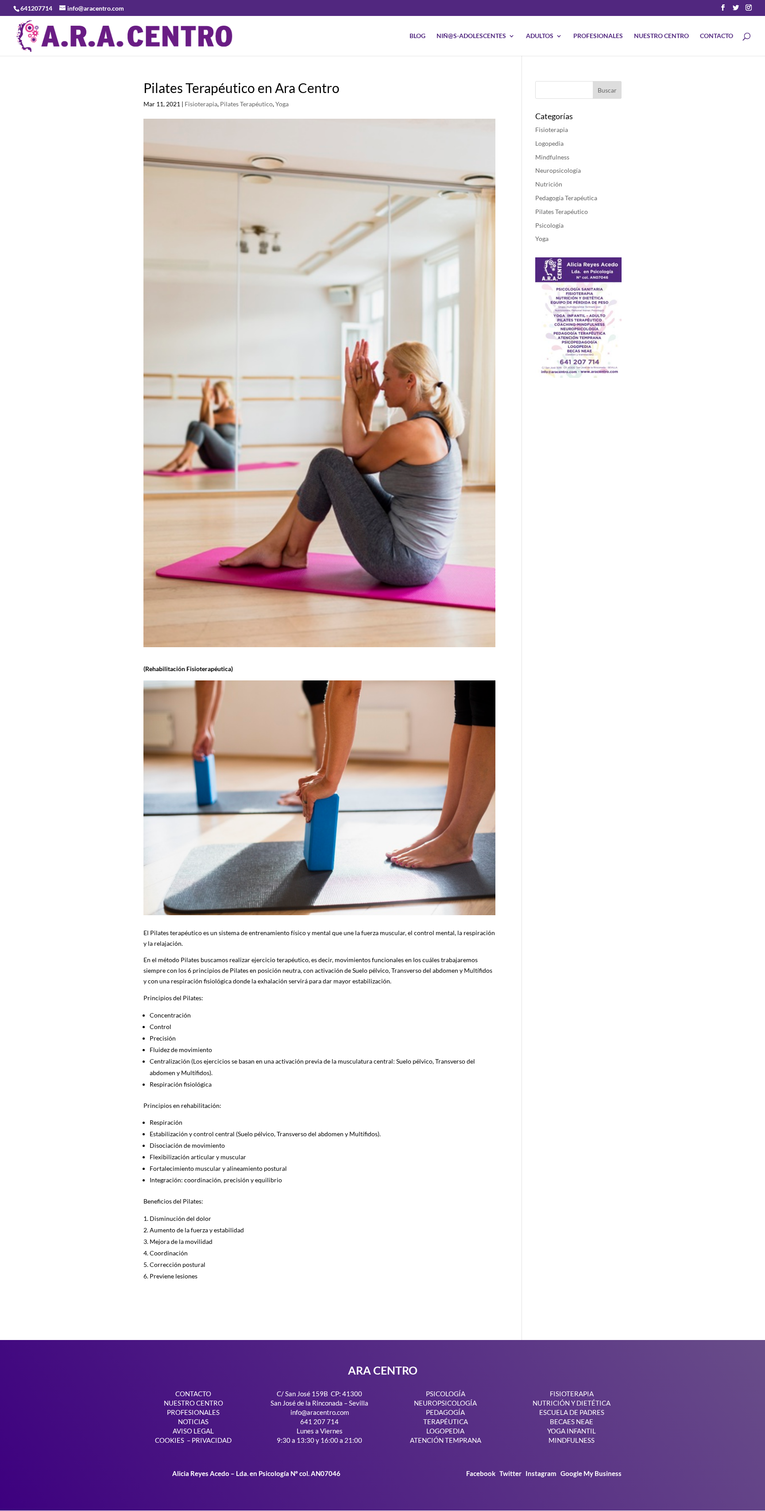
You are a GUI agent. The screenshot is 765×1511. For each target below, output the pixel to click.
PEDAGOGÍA (445, 1412)
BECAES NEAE (571, 1422)
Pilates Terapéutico (246, 104)
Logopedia (549, 143)
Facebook (481, 1473)
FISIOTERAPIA (572, 1394)
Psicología (549, 225)
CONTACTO (716, 36)
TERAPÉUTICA (445, 1422)
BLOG (417, 36)
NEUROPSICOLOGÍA (445, 1403)
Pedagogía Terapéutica (566, 198)
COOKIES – (172, 1440)
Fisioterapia (201, 104)
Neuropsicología (558, 170)
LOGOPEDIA (445, 1431)
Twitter (511, 1473)
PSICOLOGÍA (445, 1394)
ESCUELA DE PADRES (571, 1412)
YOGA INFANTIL (571, 1431)
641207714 (36, 8)
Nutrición (548, 184)
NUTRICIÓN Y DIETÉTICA (571, 1403)
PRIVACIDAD (212, 1440)
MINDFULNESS (572, 1440)
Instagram (540, 1473)
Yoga (282, 104)
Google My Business (591, 1473)
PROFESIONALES (598, 36)
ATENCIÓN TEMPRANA (445, 1440)
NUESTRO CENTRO (661, 36)
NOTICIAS (193, 1422)
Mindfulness (552, 157)
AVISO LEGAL (193, 1431)
